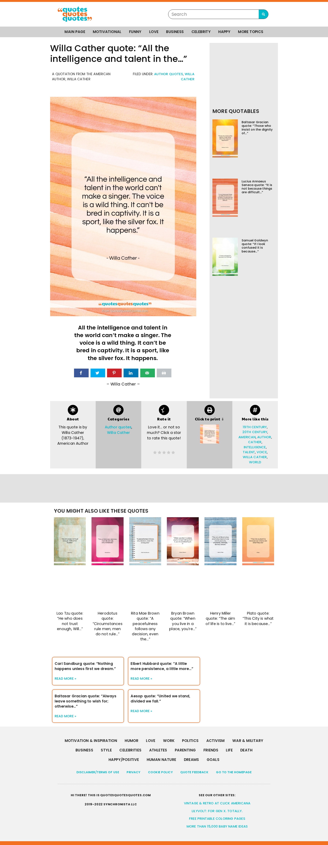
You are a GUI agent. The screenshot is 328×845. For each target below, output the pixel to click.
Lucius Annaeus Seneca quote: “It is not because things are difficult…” (257, 187)
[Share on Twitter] (98, 373)
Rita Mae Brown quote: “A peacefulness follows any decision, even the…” (145, 626)
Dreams (191, 759)
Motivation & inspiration (91, 740)
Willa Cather (118, 432)
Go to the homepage (234, 772)
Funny (135, 31)
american (247, 437)
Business (175, 31)
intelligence (255, 447)
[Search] (263, 14)
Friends (210, 750)
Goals (213, 759)
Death (246, 750)
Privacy (133, 772)
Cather (254, 442)
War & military (247, 740)
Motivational (107, 31)
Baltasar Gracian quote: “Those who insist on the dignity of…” (257, 127)
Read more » (65, 678)
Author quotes (168, 74)
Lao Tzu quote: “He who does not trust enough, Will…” (70, 621)
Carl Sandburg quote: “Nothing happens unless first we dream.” (85, 666)
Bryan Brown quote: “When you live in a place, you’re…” (182, 621)
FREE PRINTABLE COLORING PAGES (217, 818)
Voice (262, 452)
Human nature (161, 759)
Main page (75, 31)
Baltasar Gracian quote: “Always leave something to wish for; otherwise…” (85, 701)
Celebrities (130, 750)
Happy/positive (124, 759)
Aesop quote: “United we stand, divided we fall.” (160, 699)
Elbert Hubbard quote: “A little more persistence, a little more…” (162, 666)
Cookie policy (160, 772)
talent (249, 452)
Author (264, 437)
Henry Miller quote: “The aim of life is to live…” (220, 618)
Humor (131, 740)
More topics (250, 31)
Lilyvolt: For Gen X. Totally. (217, 811)
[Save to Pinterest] (114, 373)
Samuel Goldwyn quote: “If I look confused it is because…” (255, 246)
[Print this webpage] (164, 373)
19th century (255, 427)
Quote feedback (194, 772)
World (255, 462)
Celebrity (201, 31)
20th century (254, 432)
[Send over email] (147, 373)
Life (229, 750)
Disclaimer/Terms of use (97, 772)
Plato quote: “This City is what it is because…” (258, 618)
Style (106, 750)
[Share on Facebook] (81, 373)
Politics (190, 740)
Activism (215, 740)
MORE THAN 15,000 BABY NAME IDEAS (217, 826)
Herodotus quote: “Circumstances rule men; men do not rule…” (107, 623)
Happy (224, 31)
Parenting (185, 750)
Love (154, 31)
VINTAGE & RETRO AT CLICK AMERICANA (217, 803)
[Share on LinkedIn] (131, 373)
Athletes (158, 750)
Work (169, 740)
